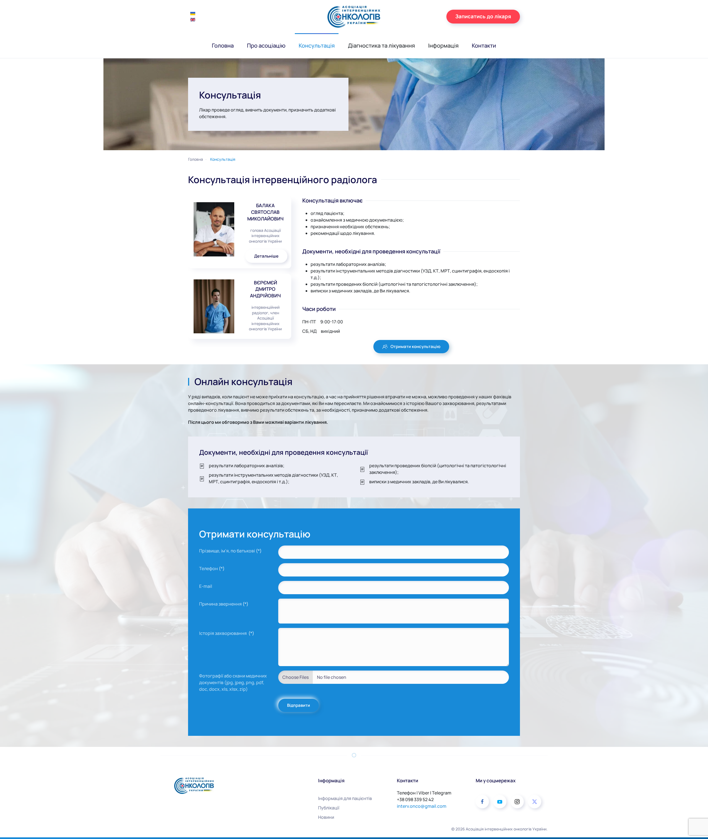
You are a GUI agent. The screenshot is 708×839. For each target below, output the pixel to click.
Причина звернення (223, 604)
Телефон (212, 568)
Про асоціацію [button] (266, 45)
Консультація (317, 45)
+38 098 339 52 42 (415, 799)
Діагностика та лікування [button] (381, 45)
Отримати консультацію (415, 346)
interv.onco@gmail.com (421, 806)
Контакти (484, 45)
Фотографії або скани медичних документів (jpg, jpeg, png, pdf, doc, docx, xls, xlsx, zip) (233, 682)
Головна (223, 45)
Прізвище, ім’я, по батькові (230, 551)
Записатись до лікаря (483, 16)
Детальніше (266, 256)
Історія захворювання (226, 633)
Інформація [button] (443, 45)
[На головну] (354, 17)
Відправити (298, 705)
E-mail (205, 586)
